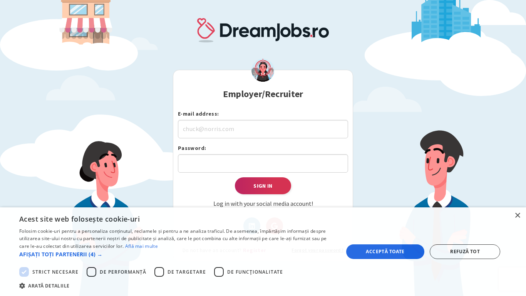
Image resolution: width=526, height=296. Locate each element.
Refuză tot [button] (465, 251)
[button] (176, 254)
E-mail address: (198, 113)
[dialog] (263, 251)
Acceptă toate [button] (385, 251)
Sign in (263, 185)
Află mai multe (141, 246)
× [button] (517, 216)
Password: (192, 148)
